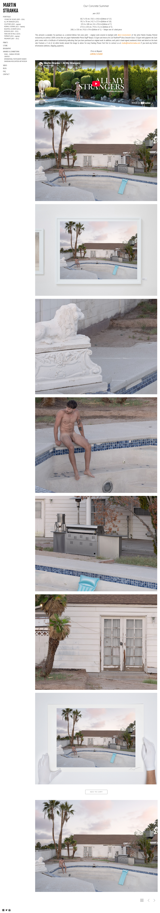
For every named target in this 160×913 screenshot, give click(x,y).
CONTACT (6, 74)
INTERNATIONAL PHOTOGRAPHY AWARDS (15, 59)
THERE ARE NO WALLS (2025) (12, 34)
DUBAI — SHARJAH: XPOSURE (12, 54)
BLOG (5, 68)
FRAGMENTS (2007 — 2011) (11, 39)
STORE (5, 45)
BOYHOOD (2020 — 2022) (11, 31)
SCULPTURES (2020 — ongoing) (12, 24)
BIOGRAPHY (7, 48)
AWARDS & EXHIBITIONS (11, 51)
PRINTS (5, 42)
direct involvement (124, 35)
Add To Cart (96, 792)
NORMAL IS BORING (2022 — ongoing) (14, 27)
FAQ (4, 71)
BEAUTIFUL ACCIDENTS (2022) (12, 29)
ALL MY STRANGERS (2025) (11, 22)
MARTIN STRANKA (10, 8)
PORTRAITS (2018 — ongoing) (11, 36)
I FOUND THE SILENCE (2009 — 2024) (14, 19)
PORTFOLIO (7, 16)
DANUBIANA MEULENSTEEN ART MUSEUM (15, 61)
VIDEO (5, 65)
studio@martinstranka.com (130, 43)
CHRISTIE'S (7, 57)
